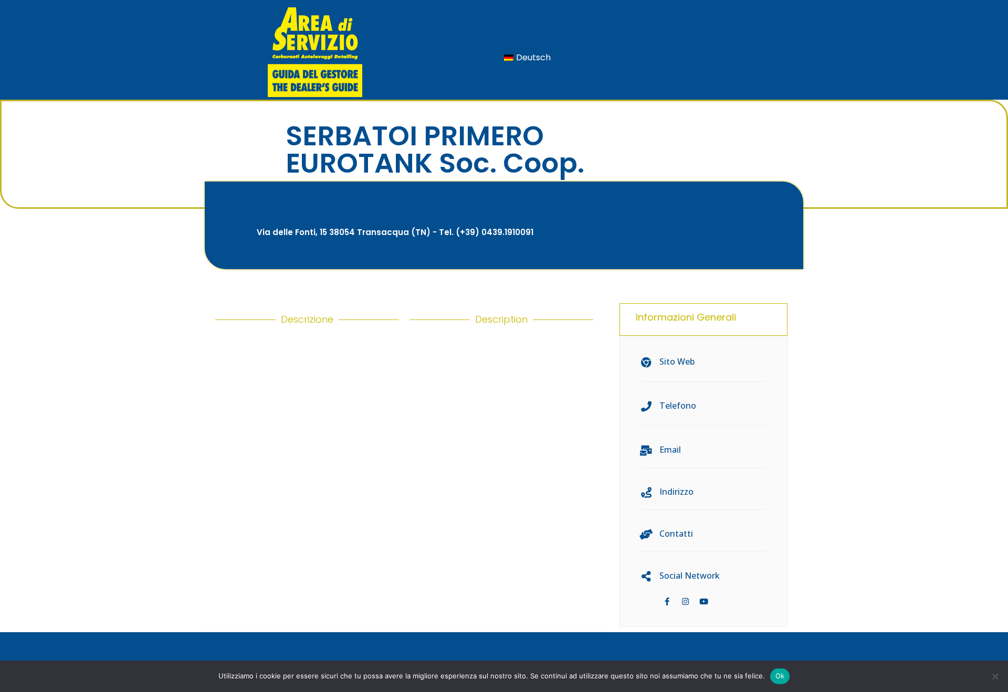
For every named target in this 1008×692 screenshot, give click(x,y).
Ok (780, 676)
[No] (995, 676)
